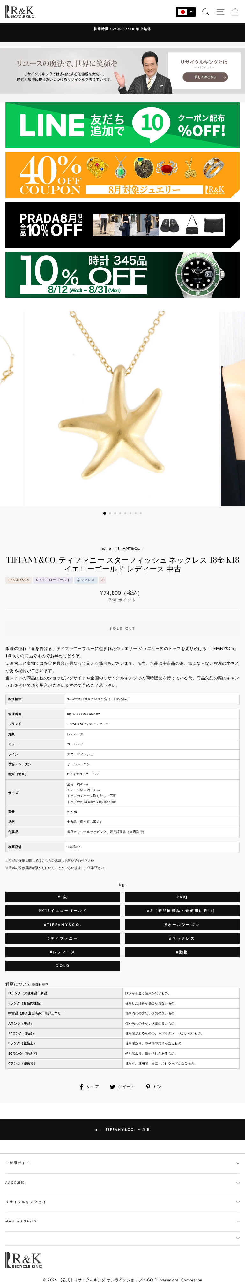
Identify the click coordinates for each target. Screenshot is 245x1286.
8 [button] (141, 514)
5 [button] (126, 514)
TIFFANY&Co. (128, 548)
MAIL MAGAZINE (22, 1221)
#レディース (63, 952)
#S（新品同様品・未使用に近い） (182, 910)
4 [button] (120, 514)
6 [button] (131, 514)
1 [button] (105, 513)
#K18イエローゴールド (62, 910)
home (106, 548)
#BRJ (182, 896)
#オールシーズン (182, 924)
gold (63, 965)
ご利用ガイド (17, 1163)
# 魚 (63, 896)
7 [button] (136, 514)
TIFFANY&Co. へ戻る (127, 1129)
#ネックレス (182, 938)
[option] (122, 32)
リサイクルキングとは (26, 1202)
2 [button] (110, 514)
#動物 (182, 952)
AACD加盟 (15, 1182)
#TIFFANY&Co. (63, 924)
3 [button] (115, 514)
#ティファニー (63, 938)
